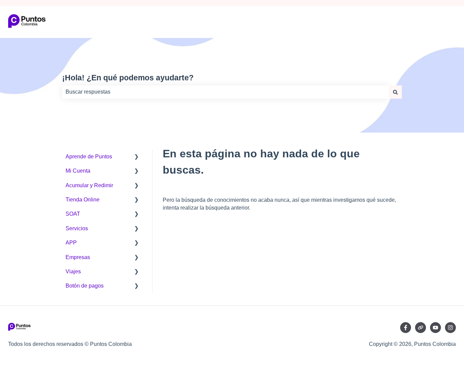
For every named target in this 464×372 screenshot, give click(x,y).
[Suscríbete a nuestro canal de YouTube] (435, 327)
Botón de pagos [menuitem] (85, 286)
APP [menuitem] (71, 243)
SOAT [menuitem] (73, 214)
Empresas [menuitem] (78, 257)
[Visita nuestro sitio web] (420, 327)
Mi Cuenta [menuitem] (78, 171)
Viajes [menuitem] (73, 271)
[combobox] (225, 91)
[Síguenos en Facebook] (405, 327)
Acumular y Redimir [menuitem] (89, 185)
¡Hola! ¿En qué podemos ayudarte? (128, 77)
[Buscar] (395, 91)
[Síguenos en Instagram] (450, 327)
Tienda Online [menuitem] (83, 199)
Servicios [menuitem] (77, 228)
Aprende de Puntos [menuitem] (89, 156)
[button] (136, 157)
